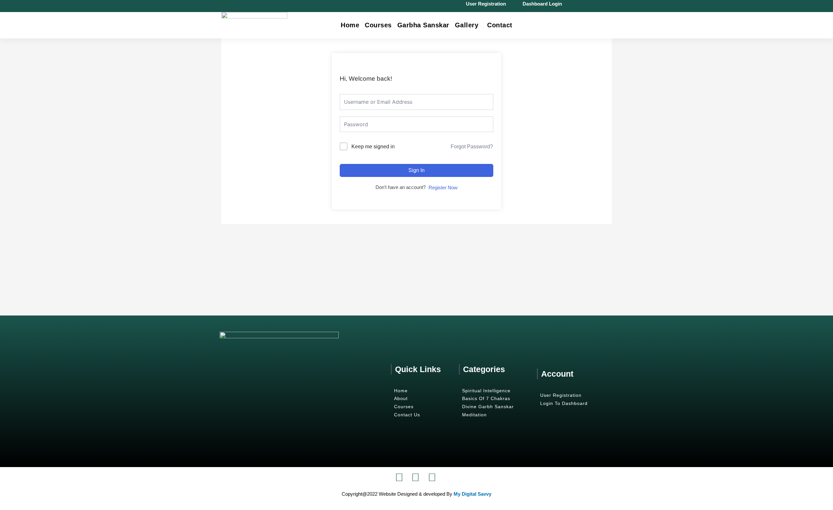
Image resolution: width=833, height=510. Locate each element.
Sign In (416, 170)
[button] (468, 25)
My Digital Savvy (472, 494)
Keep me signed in (373, 146)
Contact (499, 25)
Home (350, 25)
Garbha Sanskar (423, 25)
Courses (378, 25)
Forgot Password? (472, 146)
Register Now (443, 187)
